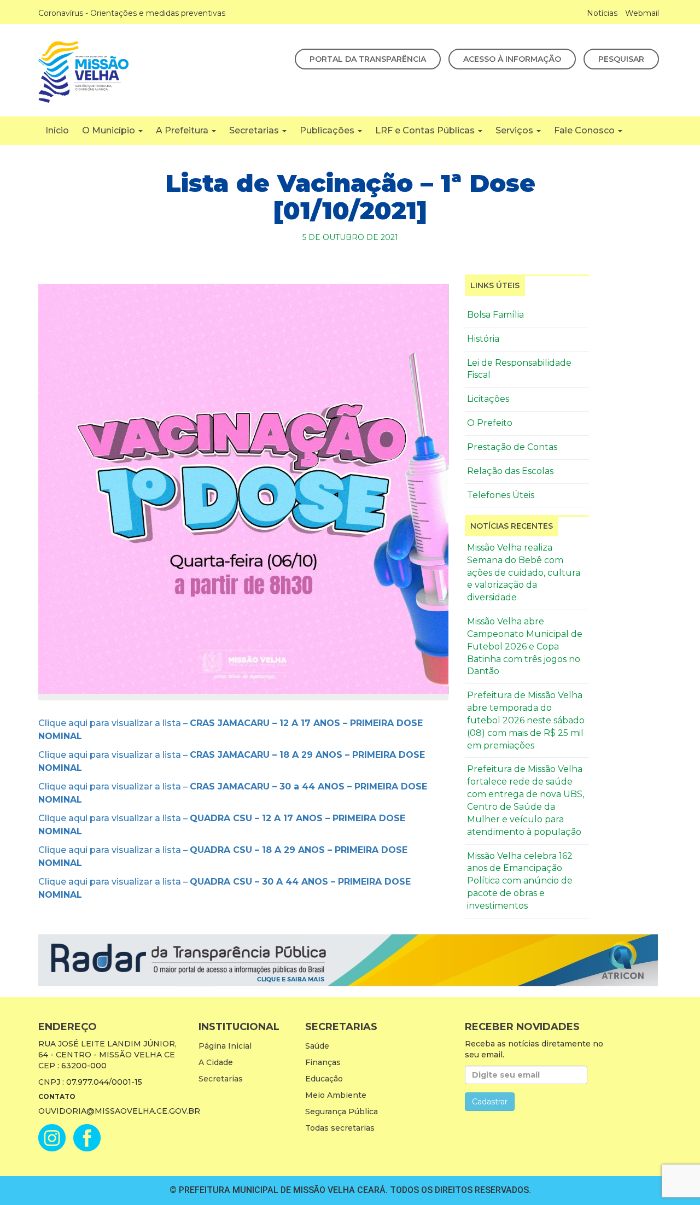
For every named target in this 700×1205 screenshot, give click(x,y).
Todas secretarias (340, 1128)
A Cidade (216, 1062)
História (483, 339)
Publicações (328, 130)
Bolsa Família (495, 314)
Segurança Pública (341, 1111)
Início (57, 130)
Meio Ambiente (335, 1095)
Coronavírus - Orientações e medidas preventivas (131, 13)
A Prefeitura (183, 130)
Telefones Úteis (500, 495)
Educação (324, 1079)
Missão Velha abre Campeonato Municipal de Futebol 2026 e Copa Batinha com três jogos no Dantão (524, 646)
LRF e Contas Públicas (426, 130)
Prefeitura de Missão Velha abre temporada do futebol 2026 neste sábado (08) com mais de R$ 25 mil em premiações (526, 720)
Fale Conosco (585, 130)
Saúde (317, 1046)
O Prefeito (489, 423)
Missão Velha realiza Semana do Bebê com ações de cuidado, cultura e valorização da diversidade (523, 572)
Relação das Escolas (510, 471)
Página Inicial (225, 1046)
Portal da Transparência (368, 59)
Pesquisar (621, 59)
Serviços (515, 130)
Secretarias (255, 130)
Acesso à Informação (512, 59)
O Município (109, 130)
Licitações (488, 399)
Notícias (602, 13)
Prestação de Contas (512, 447)
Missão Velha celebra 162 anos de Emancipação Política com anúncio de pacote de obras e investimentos (520, 881)
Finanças (323, 1062)
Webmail (642, 13)
